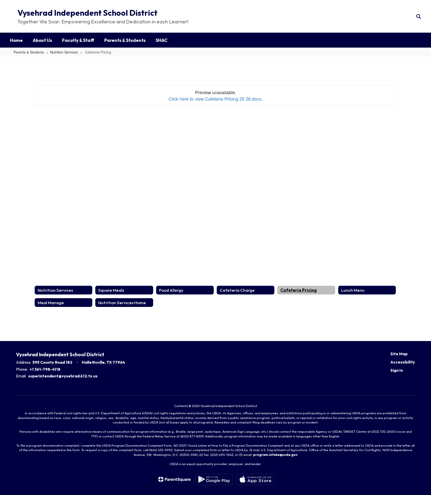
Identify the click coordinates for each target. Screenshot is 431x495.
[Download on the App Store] (255, 479)
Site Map (399, 353)
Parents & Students (28, 52)
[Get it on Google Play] (214, 479)
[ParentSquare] (174, 479)
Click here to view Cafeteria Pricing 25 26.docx (215, 98)
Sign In (396, 370)
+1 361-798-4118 (45, 369)
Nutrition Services (64, 52)
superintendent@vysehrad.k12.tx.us (63, 375)
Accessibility (402, 361)
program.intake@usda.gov (275, 455)
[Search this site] (418, 16)
